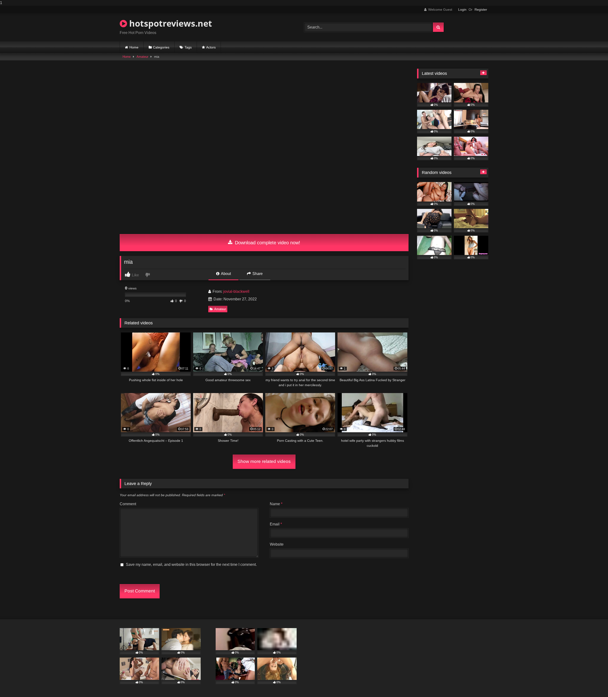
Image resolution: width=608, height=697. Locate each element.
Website (277, 544)
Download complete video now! (266, 242)
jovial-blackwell (236, 291)
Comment (128, 504)
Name (276, 504)
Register (481, 9)
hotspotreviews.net (169, 23)
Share (257, 274)
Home (133, 47)
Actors (211, 47)
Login (462, 9)
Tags (188, 47)
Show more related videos (264, 461)
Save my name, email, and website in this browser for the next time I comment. (191, 564)
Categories (161, 47)
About (225, 274)
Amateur (142, 56)
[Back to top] (593, 683)
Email (276, 524)
